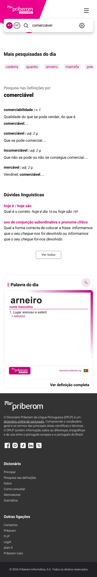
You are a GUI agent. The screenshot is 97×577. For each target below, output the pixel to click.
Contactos (11, 525)
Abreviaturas (12, 495)
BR (17, 25)
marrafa (72, 66)
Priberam (10, 531)
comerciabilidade (18, 109)
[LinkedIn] (30, 447)
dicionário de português (24, 421)
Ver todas (48, 255)
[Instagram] (15, 447)
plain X (8, 548)
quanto (32, 66)
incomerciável (16, 150)
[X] (38, 447)
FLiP (7, 536)
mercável (11, 167)
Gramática (11, 500)
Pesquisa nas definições (20, 478)
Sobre (8, 483)
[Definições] (82, 25)
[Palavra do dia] (86, 282)
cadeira (12, 66)
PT (9, 25)
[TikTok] (23, 447)
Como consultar (14, 489)
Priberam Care (13, 553)
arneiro (52, 66)
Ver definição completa (69, 385)
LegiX (7, 542)
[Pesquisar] (26, 25)
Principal (9, 472)
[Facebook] (7, 447)
